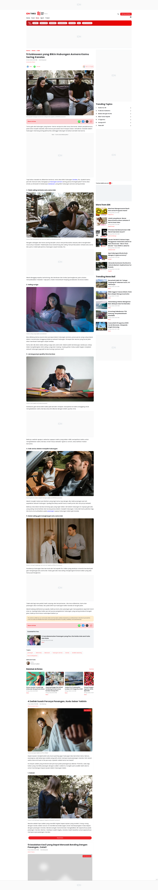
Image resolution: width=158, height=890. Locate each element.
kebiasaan (51, 184)
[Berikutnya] (94, 759)
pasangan (50, 511)
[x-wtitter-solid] (87, 121)
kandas (75, 180)
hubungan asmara (56, 182)
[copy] (91, 121)
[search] (118, 14)
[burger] (131, 17)
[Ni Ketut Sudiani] (28, 663)
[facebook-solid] (83, 121)
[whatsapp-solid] (79, 121)
